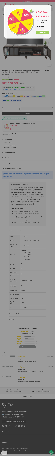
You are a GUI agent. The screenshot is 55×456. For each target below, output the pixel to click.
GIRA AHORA (42, 32)
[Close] (49, 6)
